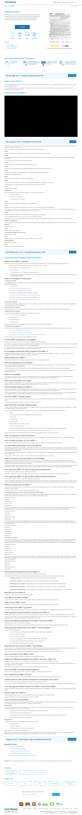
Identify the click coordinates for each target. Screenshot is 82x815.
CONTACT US (74, 2)
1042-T (40, 783)
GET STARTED (73, 252)
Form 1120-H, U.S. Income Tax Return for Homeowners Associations (25, 295)
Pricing (39, 808)
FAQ (71, 808)
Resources (29, 808)
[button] (41, 2)
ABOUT (68, 2)
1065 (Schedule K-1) (54, 783)
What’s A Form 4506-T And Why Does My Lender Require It (23, 755)
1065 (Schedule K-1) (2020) (69, 783)
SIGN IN (64, 2)
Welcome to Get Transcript (16, 746)
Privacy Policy (45, 808)
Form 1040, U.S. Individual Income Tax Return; (20, 330)
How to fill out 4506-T (12, 46)
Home (24, 808)
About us (59, 808)
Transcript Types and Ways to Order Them (19, 751)
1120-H (25, 772)
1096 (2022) (10, 783)
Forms (63, 808)
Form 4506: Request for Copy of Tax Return (20, 753)
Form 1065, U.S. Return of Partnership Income (20, 288)
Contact (76, 808)
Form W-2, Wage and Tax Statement (18, 315)
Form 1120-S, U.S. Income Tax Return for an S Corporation (22, 299)
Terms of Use (53, 808)
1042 (25, 783)
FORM (9, 5)
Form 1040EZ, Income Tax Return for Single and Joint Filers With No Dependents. (28, 334)
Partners (67, 808)
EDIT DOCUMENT (72, 739)
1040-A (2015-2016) (40, 772)
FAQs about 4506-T (11, 48)
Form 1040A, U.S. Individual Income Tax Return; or (21, 332)
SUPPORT (59, 2)
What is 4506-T (10, 45)
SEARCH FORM (56, 794)
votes (65, 45)
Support (35, 808)
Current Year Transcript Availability (18, 748)
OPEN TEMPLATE (72, 75)
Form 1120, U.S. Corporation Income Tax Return (20, 290)
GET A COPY (73, 141)
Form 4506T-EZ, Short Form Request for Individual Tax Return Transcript (28, 661)
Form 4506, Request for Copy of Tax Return (20, 455)
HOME (55, 2)
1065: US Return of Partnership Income (10, 772)
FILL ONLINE (22, 27)
